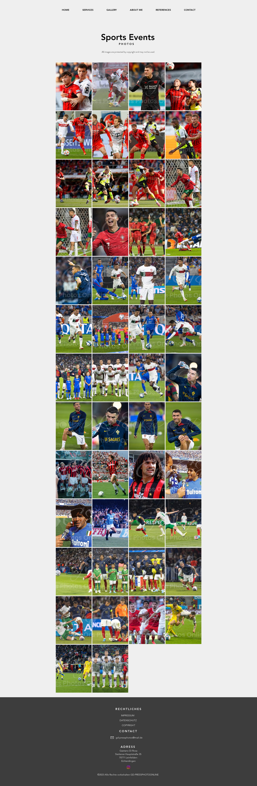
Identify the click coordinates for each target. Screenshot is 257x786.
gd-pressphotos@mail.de (129, 737)
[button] (111, 10)
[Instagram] (128, 767)
